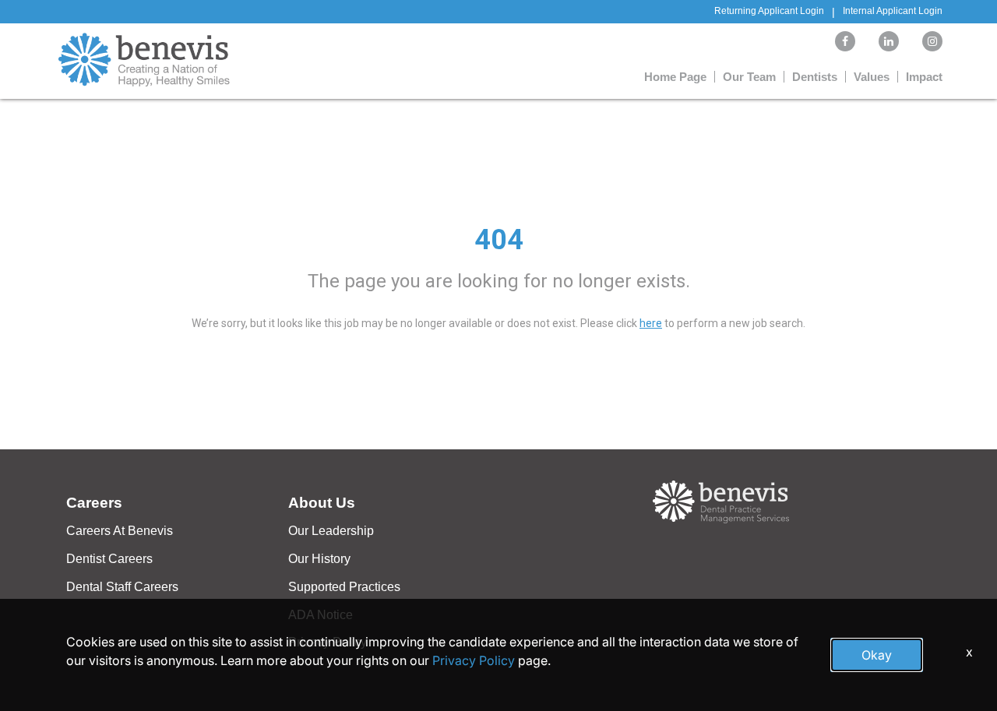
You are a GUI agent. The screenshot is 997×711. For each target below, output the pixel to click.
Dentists (814, 77)
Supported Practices (344, 586)
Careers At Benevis (119, 530)
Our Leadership (331, 530)
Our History (319, 558)
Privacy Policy (473, 660)
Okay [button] (876, 655)
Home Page (675, 77)
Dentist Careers (109, 558)
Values (872, 77)
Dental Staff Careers (122, 586)
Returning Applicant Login (769, 10)
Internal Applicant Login (892, 10)
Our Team (749, 77)
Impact (924, 77)
